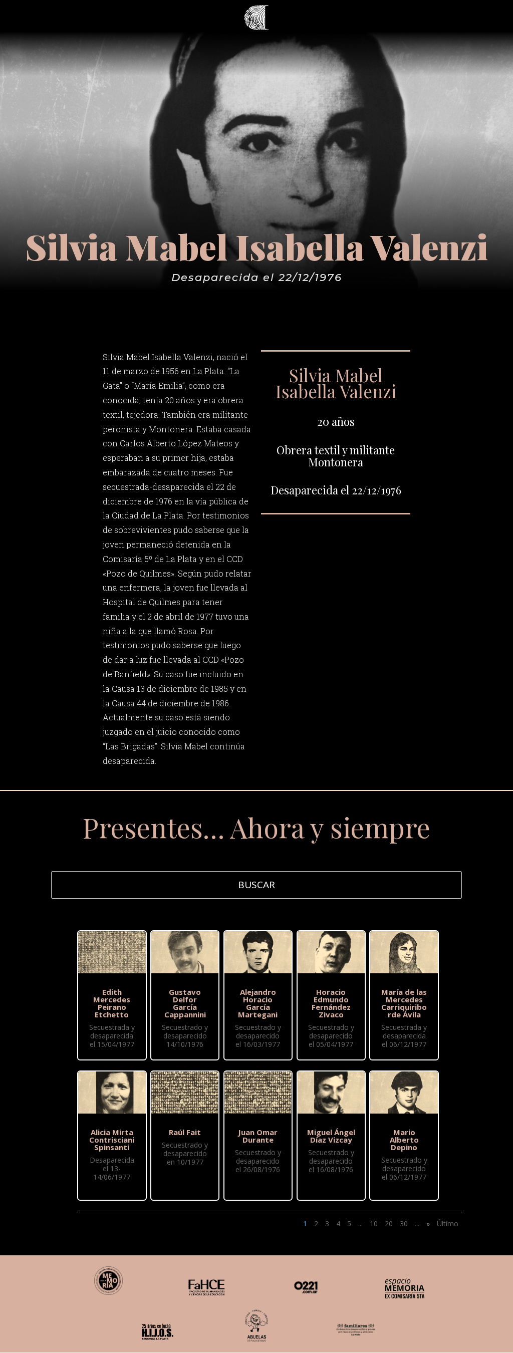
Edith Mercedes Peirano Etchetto (111, 1003)
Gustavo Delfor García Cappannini (185, 1003)
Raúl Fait (185, 1132)
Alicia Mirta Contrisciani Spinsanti (111, 1139)
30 (404, 1223)
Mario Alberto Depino (404, 1139)
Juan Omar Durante (258, 1136)
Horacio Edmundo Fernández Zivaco (331, 1003)
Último (447, 1223)
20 (389, 1223)
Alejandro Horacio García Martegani (258, 1003)
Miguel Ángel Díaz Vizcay (331, 1136)
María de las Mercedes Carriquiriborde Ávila (404, 1003)
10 (374, 1223)
